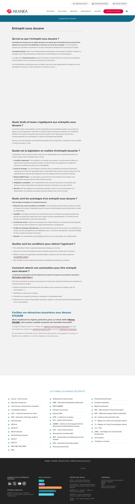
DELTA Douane (16, 421)
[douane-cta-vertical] (109, 29)
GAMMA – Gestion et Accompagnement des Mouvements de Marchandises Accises (68, 425)
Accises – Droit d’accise (19, 399)
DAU (12, 450)
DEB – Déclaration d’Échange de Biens (24, 417)
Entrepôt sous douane (60, 410)
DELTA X (14, 442)
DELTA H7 (14, 428)
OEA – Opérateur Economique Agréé (65, 443)
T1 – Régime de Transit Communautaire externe (110, 421)
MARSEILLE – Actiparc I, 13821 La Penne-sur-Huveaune (81, 491)
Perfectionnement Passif (102, 399)
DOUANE (54, 461)
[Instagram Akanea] (24, 483)
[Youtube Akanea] (19, 483)
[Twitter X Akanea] (14, 483)
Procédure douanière (101, 402)
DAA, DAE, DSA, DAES (18, 446)
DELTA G (14, 424)
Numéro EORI (57, 413)
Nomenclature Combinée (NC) (63, 433)
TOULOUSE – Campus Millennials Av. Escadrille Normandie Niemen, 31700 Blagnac (82, 485)
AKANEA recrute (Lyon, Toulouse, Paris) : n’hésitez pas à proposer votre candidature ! (20, 494)
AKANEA (47, 461)
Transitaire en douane (101, 441)
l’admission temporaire (68, 329)
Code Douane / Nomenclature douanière (25, 406)
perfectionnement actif (41, 329)
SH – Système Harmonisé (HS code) (106, 417)
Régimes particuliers (101, 406)
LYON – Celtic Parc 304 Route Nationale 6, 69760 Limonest (80, 481)
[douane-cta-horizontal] (44, 342)
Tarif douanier (99, 438)
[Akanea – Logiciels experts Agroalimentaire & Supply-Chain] (17, 10)
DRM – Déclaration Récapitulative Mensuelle (68, 402)
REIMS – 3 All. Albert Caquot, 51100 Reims (82, 499)
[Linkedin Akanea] (9, 483)
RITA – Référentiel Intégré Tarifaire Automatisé (110, 413)
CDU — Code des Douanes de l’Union (24, 413)
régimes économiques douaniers (56, 326)
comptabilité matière (21, 257)
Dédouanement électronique (63, 399)
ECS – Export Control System (63, 420)
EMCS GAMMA (58, 406)
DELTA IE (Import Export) (19, 435)
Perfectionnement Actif (61, 447)
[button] (127, 11)
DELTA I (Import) (16, 432)
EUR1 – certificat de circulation (63, 417)
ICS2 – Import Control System (63, 430)
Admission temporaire (18, 402)
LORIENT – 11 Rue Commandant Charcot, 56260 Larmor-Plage (80, 495)
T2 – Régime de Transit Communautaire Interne (110, 424)
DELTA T (14, 439)
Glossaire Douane (64, 461)
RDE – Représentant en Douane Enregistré (109, 410)
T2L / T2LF (98, 428)
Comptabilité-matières (18, 410)
